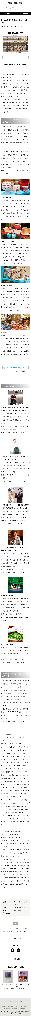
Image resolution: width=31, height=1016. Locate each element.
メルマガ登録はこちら (15, 938)
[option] (15, 43)
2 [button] (17, 57)
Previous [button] (1, 57)
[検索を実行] (27, 8)
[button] (8, 13)
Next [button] (29, 57)
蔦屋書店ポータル (15, 1008)
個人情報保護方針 (7, 1008)
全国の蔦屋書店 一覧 (23, 1008)
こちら (13, 432)
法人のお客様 (10, 1006)
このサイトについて (24, 1006)
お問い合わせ (4, 1006)
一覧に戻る (16, 959)
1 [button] (14, 57)
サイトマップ (17, 1006)
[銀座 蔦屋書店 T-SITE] (15, 3)
